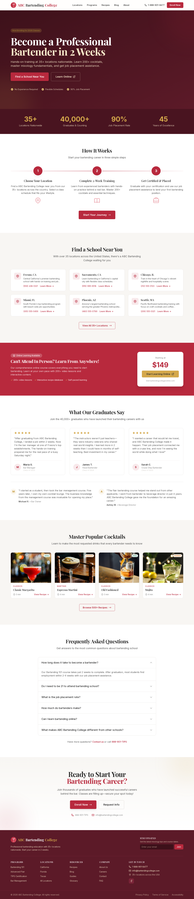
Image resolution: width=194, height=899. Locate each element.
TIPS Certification (19, 876)
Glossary (74, 881)
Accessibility (177, 894)
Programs (92, 5)
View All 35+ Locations (95, 325)
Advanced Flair (18, 871)
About (126, 5)
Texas (43, 876)
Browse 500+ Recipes (95, 607)
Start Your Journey (95, 214)
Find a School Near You (29, 76)
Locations (77, 5)
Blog (116, 5)
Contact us (98, 741)
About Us (103, 867)
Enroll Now (175, 5)
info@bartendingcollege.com (109, 815)
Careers (103, 871)
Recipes (106, 5)
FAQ (101, 881)
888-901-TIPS (119, 741)
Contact (103, 876)
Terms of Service (160, 894)
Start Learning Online (158, 374)
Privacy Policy (142, 894)
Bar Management (19, 881)
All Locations (46, 881)
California (44, 867)
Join (179, 847)
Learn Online (64, 76)
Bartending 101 (17, 867)
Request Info (111, 804)
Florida (43, 871)
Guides (73, 876)
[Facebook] (131, 881)
